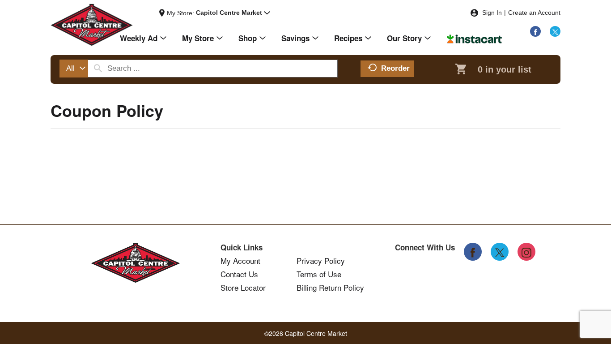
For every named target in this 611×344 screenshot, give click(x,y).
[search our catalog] (98, 68)
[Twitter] (555, 31)
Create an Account (534, 12)
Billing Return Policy (330, 287)
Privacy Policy (321, 260)
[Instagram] (526, 252)
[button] (233, 13)
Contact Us (239, 274)
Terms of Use (319, 274)
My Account (240, 260)
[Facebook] (535, 31)
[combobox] (73, 68)
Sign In (492, 12)
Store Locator (243, 287)
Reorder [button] (395, 68)
